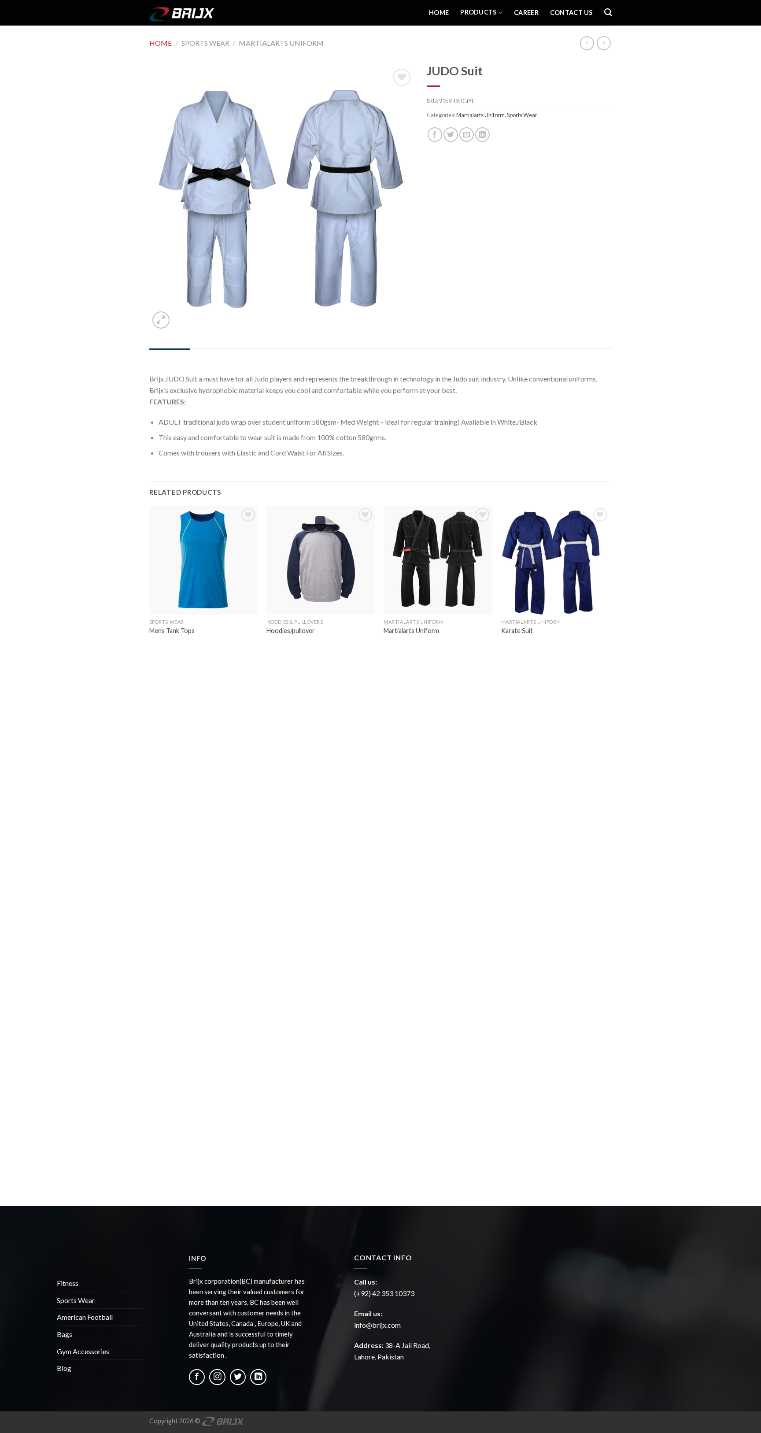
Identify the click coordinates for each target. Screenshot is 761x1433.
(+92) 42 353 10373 (384, 1293)
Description (169, 357)
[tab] (169, 357)
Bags (64, 1334)
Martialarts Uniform (281, 43)
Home (439, 12)
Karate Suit (517, 630)
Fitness (67, 1283)
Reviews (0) (213, 357)
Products (478, 12)
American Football (85, 1317)
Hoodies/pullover (290, 630)
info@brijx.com (377, 1325)
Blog (64, 1368)
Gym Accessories (83, 1351)
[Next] (609, 855)
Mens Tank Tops (172, 630)
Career (526, 12)
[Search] (608, 13)
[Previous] (149, 855)
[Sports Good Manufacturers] (193, 13)
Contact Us (571, 12)
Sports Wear (205, 43)
